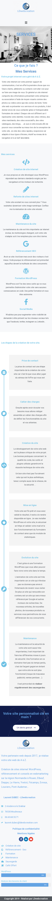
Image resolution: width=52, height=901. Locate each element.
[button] (26, 22)
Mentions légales (26, 833)
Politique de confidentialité (26, 828)
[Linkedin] (26, 839)
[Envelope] (31, 839)
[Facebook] (21, 839)
